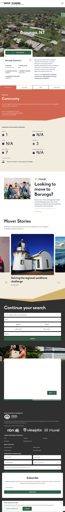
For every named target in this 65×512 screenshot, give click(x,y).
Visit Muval (38, 211)
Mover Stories (36, 447)
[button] (6, 31)
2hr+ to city (46, 329)
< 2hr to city (18, 329)
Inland (47, 324)
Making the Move (27, 441)
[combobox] (32, 315)
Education (57, 87)
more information (12, 508)
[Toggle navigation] (62, 3)
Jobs (40, 87)
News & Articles (37, 450)
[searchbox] (18, 334)
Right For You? (9, 444)
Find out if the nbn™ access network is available (20, 161)
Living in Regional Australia (13, 435)
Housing (24, 87)
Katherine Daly (9, 67)
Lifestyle (25, 438)
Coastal (18, 324)
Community (8, 87)
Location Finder (8, 447)
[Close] (61, 503)
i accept (27, 508)
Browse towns (7, 450)
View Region (20, 52)
